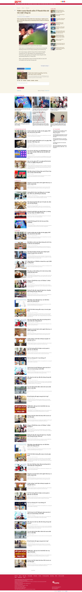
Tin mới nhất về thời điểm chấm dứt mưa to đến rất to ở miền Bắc (39, 387)
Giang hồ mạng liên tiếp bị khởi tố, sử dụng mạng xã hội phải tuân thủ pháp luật (58, 125)
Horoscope (32, 143)
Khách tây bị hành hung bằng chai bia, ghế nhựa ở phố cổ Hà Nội (37, 73)
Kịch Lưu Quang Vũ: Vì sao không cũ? (36, 358)
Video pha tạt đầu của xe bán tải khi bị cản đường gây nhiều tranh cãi (60, 32)
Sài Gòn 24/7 (20, 577)
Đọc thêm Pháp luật (20, 95)
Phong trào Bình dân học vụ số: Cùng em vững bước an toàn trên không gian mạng (60, 139)
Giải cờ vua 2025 (61, 575)
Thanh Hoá (28, 80)
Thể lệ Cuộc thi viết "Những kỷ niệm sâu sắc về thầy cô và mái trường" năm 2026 (38, 368)
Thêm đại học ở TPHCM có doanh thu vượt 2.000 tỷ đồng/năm (39, 262)
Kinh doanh (35, 575)
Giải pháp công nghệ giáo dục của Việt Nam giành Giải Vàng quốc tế (38, 300)
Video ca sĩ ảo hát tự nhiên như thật (59, 40)
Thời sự (32, 185)
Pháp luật (32, 254)
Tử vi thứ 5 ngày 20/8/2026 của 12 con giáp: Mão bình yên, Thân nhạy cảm (39, 141)
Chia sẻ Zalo (28, 68)
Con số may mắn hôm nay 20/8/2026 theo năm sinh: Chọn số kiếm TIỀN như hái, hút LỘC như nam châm (39, 152)
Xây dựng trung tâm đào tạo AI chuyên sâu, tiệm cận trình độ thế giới (39, 202)
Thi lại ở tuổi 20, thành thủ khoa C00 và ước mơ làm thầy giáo (39, 416)
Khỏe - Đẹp (33, 542)
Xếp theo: (39, 90)
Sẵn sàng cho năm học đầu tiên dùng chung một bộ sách (39, 378)
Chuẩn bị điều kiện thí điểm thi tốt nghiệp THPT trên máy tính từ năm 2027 (39, 131)
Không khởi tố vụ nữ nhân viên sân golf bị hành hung (59, 23)
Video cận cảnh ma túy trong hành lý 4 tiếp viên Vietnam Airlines (60, 48)
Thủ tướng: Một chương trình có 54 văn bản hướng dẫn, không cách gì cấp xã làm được (60, 135)
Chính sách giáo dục (35, 195)
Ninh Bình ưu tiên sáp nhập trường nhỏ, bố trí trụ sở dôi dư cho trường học (39, 242)
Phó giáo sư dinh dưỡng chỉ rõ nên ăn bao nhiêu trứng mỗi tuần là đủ (39, 271)
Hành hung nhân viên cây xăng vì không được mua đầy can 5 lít (60, 11)
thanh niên (32, 80)
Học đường (33, 370)
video (19, 80)
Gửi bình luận (20, 87)
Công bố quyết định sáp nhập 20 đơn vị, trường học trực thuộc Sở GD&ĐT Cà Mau (39, 212)
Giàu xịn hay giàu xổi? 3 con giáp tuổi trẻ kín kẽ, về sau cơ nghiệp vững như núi (39, 162)
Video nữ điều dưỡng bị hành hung (60, 15)
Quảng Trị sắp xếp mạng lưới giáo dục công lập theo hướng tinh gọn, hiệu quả (39, 291)
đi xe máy (36, 80)
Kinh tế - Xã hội (34, 553)
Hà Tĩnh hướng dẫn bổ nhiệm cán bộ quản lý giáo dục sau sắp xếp (38, 349)
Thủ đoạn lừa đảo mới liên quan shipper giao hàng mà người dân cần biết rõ (41, 109)
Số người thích (47, 90)
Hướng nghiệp (30, 575)
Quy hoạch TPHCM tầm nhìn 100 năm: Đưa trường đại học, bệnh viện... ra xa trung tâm (60, 146)
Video (16, 577)
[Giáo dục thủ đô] (18, 1)
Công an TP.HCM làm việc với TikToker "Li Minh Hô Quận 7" (58, 109)
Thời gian (42, 90)
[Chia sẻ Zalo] (15, 10)
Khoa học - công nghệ (35, 204)
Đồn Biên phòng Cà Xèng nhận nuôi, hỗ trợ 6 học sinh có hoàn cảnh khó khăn (39, 172)
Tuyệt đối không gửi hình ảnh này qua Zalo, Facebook (22, 109)
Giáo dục (32, 264)
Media (56, 575)
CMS (59, 591)
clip (21, 80)
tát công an (24, 80)
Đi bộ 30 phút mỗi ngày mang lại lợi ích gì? (37, 396)
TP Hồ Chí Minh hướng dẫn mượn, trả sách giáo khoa (39, 310)
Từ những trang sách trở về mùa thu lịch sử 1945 (59, 143)
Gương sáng (33, 418)
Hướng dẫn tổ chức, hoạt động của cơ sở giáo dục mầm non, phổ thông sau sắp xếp (38, 193)
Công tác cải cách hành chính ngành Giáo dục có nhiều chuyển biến (39, 183)
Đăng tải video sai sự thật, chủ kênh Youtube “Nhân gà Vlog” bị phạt (60, 36)
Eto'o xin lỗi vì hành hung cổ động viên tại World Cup (60, 19)
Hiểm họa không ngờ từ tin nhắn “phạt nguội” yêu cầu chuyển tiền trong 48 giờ (41, 124)
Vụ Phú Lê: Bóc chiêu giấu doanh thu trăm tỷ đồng (22, 124)
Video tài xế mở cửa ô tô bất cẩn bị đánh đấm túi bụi (60, 44)
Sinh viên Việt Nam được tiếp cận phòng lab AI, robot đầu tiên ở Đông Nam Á (39, 320)
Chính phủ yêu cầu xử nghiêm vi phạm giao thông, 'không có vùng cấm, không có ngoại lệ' (60, 131)
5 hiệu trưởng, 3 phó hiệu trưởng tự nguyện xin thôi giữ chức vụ (38, 339)
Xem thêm (33, 570)
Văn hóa (33, 359)
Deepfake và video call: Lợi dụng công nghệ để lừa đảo (60, 27)
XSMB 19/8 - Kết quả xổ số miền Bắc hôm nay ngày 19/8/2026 (38, 406)
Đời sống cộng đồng (46, 575)
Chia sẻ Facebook (21, 68)
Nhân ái (32, 174)
